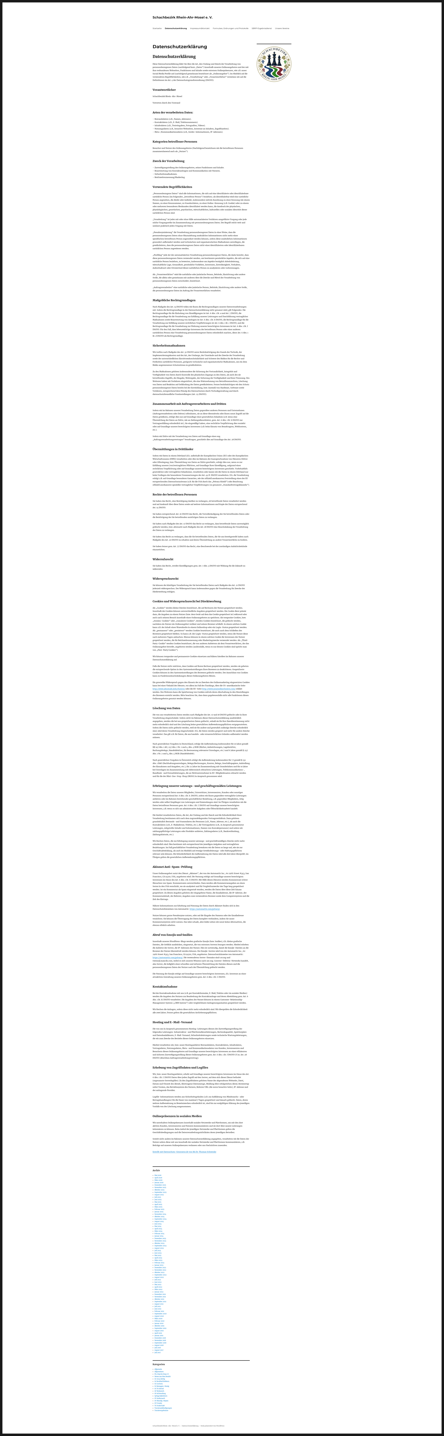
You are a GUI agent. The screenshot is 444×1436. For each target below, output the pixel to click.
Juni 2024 (158, 1224)
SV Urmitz (158, 1403)
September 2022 (160, 1275)
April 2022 (158, 1287)
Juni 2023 (157, 1253)
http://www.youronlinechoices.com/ (219, 689)
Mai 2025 (157, 1202)
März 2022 (158, 1289)
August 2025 (159, 1195)
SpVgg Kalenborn (160, 1396)
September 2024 (160, 1219)
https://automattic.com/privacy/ (205, 909)
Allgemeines (159, 1372)
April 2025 (158, 1204)
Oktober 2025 (159, 1190)
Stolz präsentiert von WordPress (212, 1426)
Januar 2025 (158, 1212)
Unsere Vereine (282, 28)
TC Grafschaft (159, 1406)
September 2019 (160, 1328)
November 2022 (160, 1270)
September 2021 (160, 1302)
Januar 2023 (158, 1265)
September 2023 (160, 1246)
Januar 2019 (158, 1336)
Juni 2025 (158, 1200)
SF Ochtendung (160, 1393)
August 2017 (158, 1350)
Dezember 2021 (160, 1294)
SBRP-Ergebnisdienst (262, 28)
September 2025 (160, 1192)
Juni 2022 (158, 1282)
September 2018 (160, 1343)
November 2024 (160, 1214)
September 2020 (160, 1314)
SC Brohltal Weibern (161, 1381)
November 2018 (160, 1340)
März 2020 (158, 1319)
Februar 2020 (159, 1321)
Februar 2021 (159, 1311)
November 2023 (160, 1241)
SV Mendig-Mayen (161, 1401)
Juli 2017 (157, 1353)
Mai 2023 (157, 1255)
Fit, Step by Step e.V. (161, 1374)
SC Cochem (158, 1384)
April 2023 (158, 1258)
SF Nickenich (159, 1391)
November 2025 (160, 1187)
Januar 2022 (158, 1292)
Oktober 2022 (159, 1272)
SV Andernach (159, 1398)
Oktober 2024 (159, 1217)
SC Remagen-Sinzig (161, 1386)
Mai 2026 (157, 1175)
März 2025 (158, 1207)
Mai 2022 (157, 1285)
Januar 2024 (158, 1236)
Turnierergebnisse (161, 1410)
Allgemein (158, 1369)
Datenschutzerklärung (176, 28)
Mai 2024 (157, 1226)
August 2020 (159, 1316)
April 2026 (158, 1178)
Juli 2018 (157, 1348)
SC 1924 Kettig (159, 1379)
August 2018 (158, 1345)
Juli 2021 (157, 1306)
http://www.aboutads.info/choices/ (169, 689)
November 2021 (160, 1297)
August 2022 (159, 1277)
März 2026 (158, 1180)
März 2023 (158, 1260)
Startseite (157, 28)
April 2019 (158, 1333)
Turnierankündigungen (163, 1408)
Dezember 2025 (160, 1185)
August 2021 (158, 1304)
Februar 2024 (159, 1234)
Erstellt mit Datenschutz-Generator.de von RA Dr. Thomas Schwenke (184, 1152)
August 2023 (159, 1248)
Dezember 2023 (160, 1238)
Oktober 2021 (159, 1299)
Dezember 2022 (160, 1268)
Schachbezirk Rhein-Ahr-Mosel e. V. (182, 17)
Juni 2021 (157, 1309)
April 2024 (158, 1229)
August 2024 (159, 1221)
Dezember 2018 (160, 1338)
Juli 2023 (157, 1251)
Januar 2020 (158, 1323)
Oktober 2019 (159, 1326)
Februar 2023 (159, 1263)
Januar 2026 (158, 1183)
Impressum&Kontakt (200, 28)
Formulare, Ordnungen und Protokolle (230, 28)
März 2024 (158, 1231)
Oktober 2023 (159, 1243)
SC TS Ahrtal (159, 1389)
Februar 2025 (159, 1209)
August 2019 (159, 1331)
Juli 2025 (157, 1197)
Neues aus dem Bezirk (162, 1376)
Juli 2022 (157, 1280)
